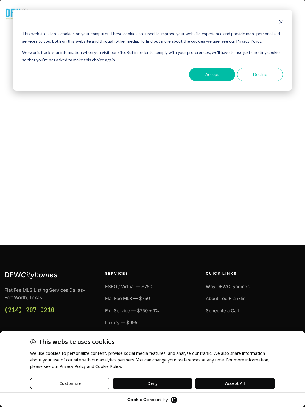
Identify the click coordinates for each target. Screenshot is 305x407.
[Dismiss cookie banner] (281, 22)
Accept (212, 74)
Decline (260, 74)
